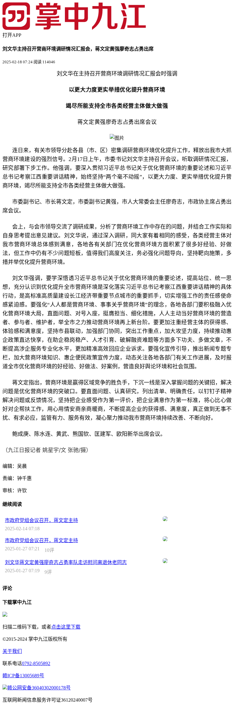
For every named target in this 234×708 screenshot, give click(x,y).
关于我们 (12, 651)
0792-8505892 (36, 663)
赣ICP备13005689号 (23, 675)
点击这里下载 (65, 626)
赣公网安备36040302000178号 (39, 687)
